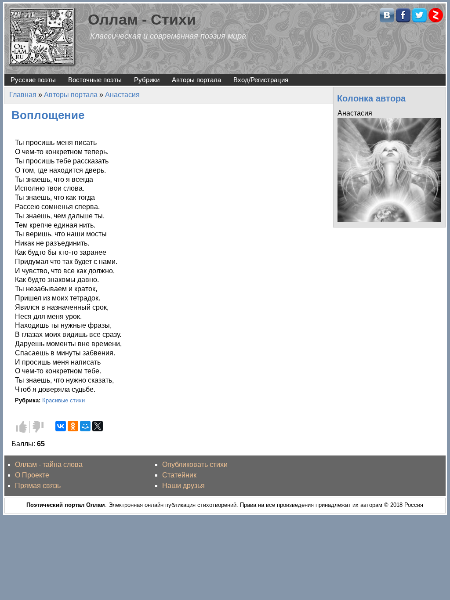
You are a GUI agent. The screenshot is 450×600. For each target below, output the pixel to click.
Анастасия (122, 94)
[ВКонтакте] (60, 426)
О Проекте (32, 475)
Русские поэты (33, 79)
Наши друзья (183, 485)
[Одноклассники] (73, 426)
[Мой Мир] (85, 426)
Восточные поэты (95, 79)
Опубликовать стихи (195, 464)
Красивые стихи (63, 400)
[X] (97, 426)
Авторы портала (196, 79)
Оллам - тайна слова (49, 464)
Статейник (179, 475)
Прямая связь (38, 485)
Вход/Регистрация (260, 79)
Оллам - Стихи (142, 19)
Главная (22, 94)
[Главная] (42, 36)
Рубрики (147, 79)
